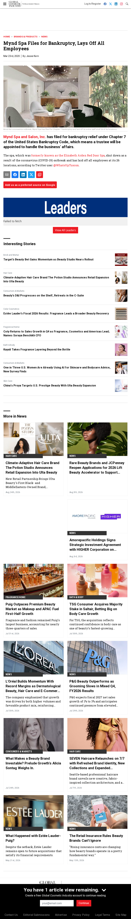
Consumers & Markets (13, 291)
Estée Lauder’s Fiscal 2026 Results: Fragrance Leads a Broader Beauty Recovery (56, 313)
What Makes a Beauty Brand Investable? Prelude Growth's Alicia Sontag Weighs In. (33, 763)
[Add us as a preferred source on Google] (39, 174)
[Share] (15, 174)
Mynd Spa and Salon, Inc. (24, 137)
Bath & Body (9, 345)
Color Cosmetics (11, 309)
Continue (84, 903)
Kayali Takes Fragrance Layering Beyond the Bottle (36, 349)
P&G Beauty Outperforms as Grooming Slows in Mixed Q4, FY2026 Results (92, 686)
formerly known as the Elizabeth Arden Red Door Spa (68, 155)
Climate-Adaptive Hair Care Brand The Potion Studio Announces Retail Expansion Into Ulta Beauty (56, 279)
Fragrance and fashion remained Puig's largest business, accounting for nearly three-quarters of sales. (33, 624)
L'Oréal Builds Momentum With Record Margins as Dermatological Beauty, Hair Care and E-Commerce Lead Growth (33, 686)
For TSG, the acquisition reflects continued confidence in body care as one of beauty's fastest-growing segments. (95, 624)
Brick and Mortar (11, 255)
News (44, 36)
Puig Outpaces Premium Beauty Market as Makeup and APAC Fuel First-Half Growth (32, 609)
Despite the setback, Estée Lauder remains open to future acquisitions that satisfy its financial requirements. (34, 851)
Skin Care (7, 381)
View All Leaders (65, 230)
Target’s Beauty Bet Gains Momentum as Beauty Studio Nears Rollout (48, 259)
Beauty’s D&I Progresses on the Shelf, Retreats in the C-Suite (43, 295)
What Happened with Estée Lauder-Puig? (33, 838)
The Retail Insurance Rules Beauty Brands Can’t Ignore (96, 838)
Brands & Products (25, 36)
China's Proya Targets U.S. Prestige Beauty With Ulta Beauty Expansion (49, 385)
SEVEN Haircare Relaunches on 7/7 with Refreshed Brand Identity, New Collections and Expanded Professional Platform (97, 763)
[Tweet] (31, 174)
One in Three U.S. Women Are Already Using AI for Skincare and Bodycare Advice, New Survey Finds (56, 369)
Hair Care (7, 273)
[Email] (6, 174)
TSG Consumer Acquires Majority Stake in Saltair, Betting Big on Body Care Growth (95, 609)
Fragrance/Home (11, 327)
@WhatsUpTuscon (66, 165)
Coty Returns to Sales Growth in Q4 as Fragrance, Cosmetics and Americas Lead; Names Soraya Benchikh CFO (56, 333)
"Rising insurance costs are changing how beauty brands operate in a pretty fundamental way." (95, 851)
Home (6, 36)
